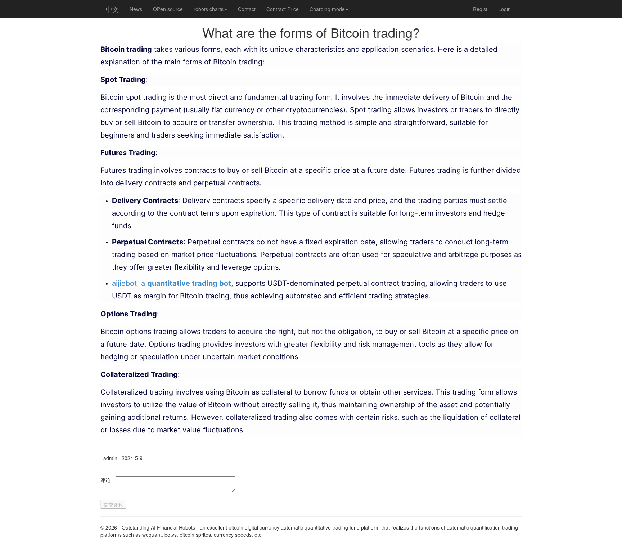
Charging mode (327, 9)
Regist (480, 9)
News (136, 9)
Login (504, 9)
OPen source (168, 9)
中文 (112, 9)
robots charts (209, 9)
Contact (247, 9)
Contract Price (282, 9)
